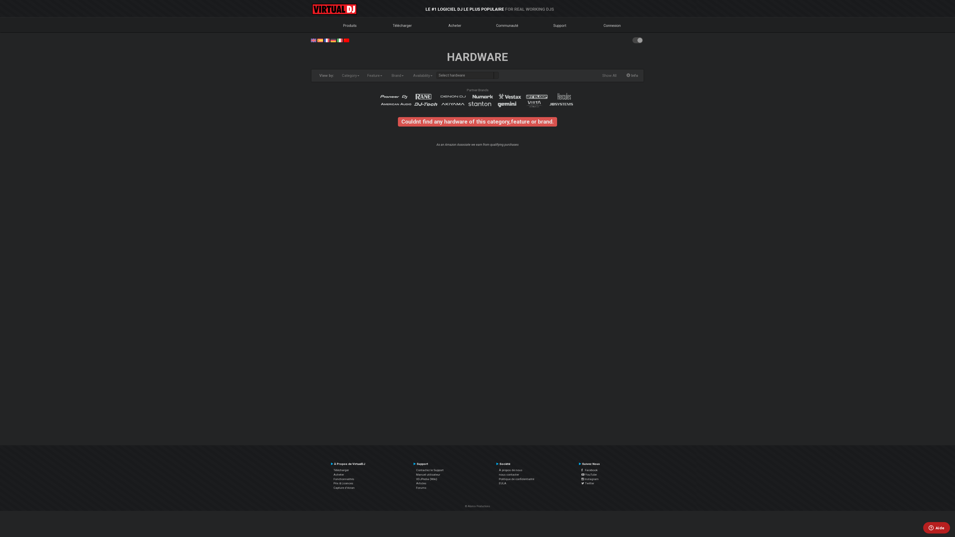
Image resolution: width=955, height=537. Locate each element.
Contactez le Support (430, 470)
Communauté (507, 26)
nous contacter (509, 474)
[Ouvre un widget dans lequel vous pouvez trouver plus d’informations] (936, 528)
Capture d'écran (344, 488)
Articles (421, 483)
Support (559, 26)
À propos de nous (510, 470)
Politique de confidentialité (516, 479)
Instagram (591, 479)
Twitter (589, 483)
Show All (609, 75)
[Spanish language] (320, 40)
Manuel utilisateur (428, 474)
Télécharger (402, 26)
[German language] (333, 40)
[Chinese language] (346, 40)
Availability (421, 75)
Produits (350, 26)
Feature (373, 75)
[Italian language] (339, 40)
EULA (502, 483)
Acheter (454, 26)
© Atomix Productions (477, 506)
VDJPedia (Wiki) (426, 479)
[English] (313, 40)
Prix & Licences (343, 483)
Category (349, 75)
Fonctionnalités (344, 479)
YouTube (590, 474)
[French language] (327, 40)
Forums (421, 488)
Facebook (590, 470)
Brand (396, 75)
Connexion (612, 26)
